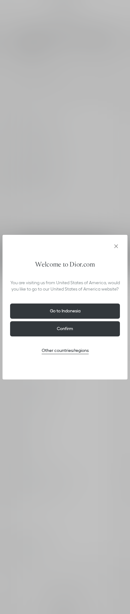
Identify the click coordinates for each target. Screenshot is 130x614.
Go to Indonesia (65, 310)
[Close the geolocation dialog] (116, 246)
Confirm (65, 328)
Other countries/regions (65, 350)
